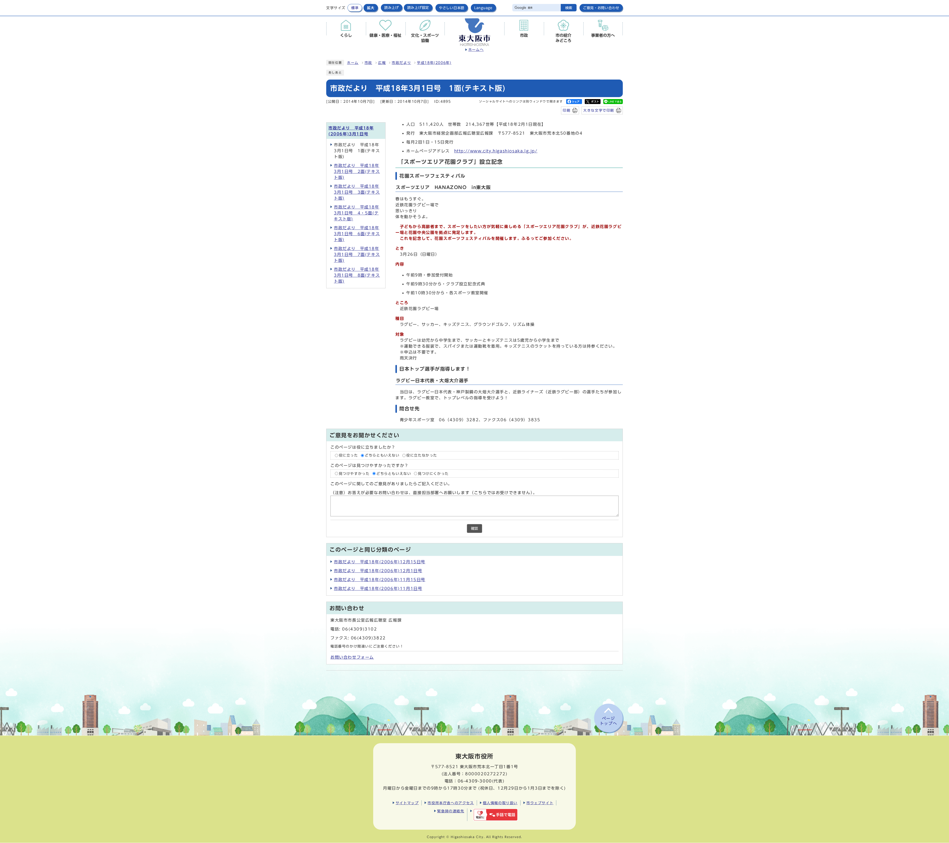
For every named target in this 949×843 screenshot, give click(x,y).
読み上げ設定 (418, 7)
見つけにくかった (433, 473)
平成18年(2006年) (434, 62)
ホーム (353, 62)
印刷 (566, 110)
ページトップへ (608, 721)
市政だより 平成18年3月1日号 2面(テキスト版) (357, 171)
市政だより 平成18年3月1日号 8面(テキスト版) (357, 275)
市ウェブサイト (539, 803)
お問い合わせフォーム (352, 657)
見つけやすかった (354, 473)
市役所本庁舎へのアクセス (451, 803)
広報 (382, 62)
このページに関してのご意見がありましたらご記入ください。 (391, 484)
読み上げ (391, 7)
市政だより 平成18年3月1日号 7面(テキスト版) (357, 254)
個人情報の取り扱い (500, 803)
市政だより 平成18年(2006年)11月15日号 (379, 580)
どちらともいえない (382, 455)
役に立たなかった (421, 455)
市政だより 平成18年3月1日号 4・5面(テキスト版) (356, 213)
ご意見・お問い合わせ (601, 8)
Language (483, 8)
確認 (474, 528)
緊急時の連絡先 (450, 811)
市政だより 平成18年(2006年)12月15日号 (379, 562)
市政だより (401, 62)
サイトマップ (407, 803)
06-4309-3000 (475, 781)
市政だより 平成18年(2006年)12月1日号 (378, 571)
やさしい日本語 (451, 8)
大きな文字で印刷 (598, 110)
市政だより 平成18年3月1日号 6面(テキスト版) (357, 234)
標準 (354, 8)
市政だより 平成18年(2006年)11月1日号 (378, 588)
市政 (368, 62)
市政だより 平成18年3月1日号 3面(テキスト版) (357, 192)
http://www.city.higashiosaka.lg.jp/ (496, 151)
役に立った (348, 455)
